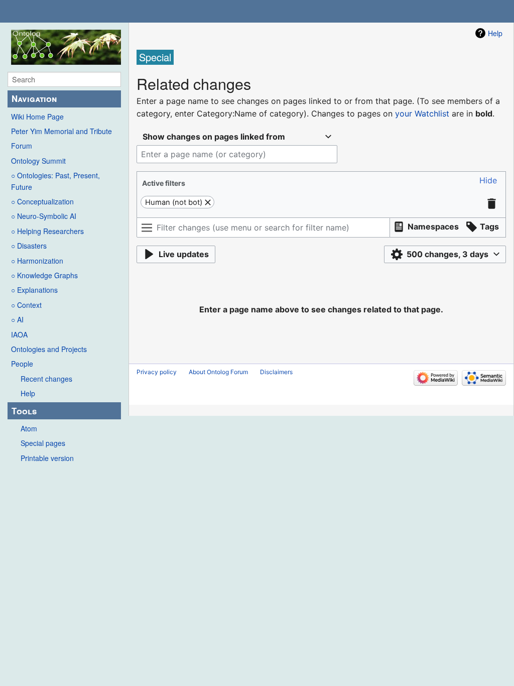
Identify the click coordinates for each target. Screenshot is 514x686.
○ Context (26, 305)
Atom (29, 428)
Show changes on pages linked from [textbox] (214, 137)
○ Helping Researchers (47, 231)
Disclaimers (276, 372)
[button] (488, 180)
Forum (21, 146)
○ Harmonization (37, 261)
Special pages (43, 443)
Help (28, 393)
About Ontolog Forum (218, 372)
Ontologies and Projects (49, 349)
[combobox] (237, 137)
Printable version (47, 458)
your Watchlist (422, 113)
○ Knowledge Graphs (44, 275)
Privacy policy (157, 372)
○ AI (17, 319)
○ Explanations (34, 290)
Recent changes (46, 379)
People (22, 364)
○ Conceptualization (42, 201)
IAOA (19, 334)
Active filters (163, 183)
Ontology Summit (38, 161)
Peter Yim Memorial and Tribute (61, 131)
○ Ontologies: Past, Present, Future (55, 180)
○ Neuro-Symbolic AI (43, 216)
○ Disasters (29, 246)
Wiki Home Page (37, 116)
